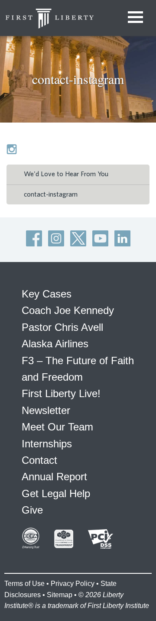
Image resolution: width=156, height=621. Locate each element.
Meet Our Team (57, 427)
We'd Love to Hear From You (66, 174)
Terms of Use (24, 583)
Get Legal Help (56, 493)
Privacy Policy (72, 583)
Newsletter (46, 410)
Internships (47, 444)
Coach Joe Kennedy (68, 310)
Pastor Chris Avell (62, 327)
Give (32, 510)
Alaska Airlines (55, 343)
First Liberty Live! (61, 393)
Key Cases (47, 294)
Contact (39, 460)
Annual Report (54, 476)
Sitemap (59, 594)
